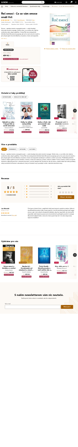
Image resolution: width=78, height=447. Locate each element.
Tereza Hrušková (9, 127)
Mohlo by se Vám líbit (20, 97)
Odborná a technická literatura (19, 6)
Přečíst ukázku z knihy (52, 48)
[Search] (42, 2)
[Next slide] (73, 29)
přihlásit (67, 307)
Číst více (3, 38)
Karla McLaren (21, 20)
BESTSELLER (23, 262)
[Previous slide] (46, 29)
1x (11, 20)
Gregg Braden (44, 272)
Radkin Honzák (30, 127)
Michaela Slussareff (62, 268)
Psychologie (46, 6)
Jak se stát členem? (24, 59)
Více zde (14, 215)
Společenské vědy (35, 6)
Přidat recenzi (66, 197)
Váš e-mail (8, 303)
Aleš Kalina (62, 125)
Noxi (33, 20)
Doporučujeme (7, 97)
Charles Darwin (9, 270)
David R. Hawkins (26, 272)
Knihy (6, 6)
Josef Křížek (44, 127)
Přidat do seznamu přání (68, 48)
